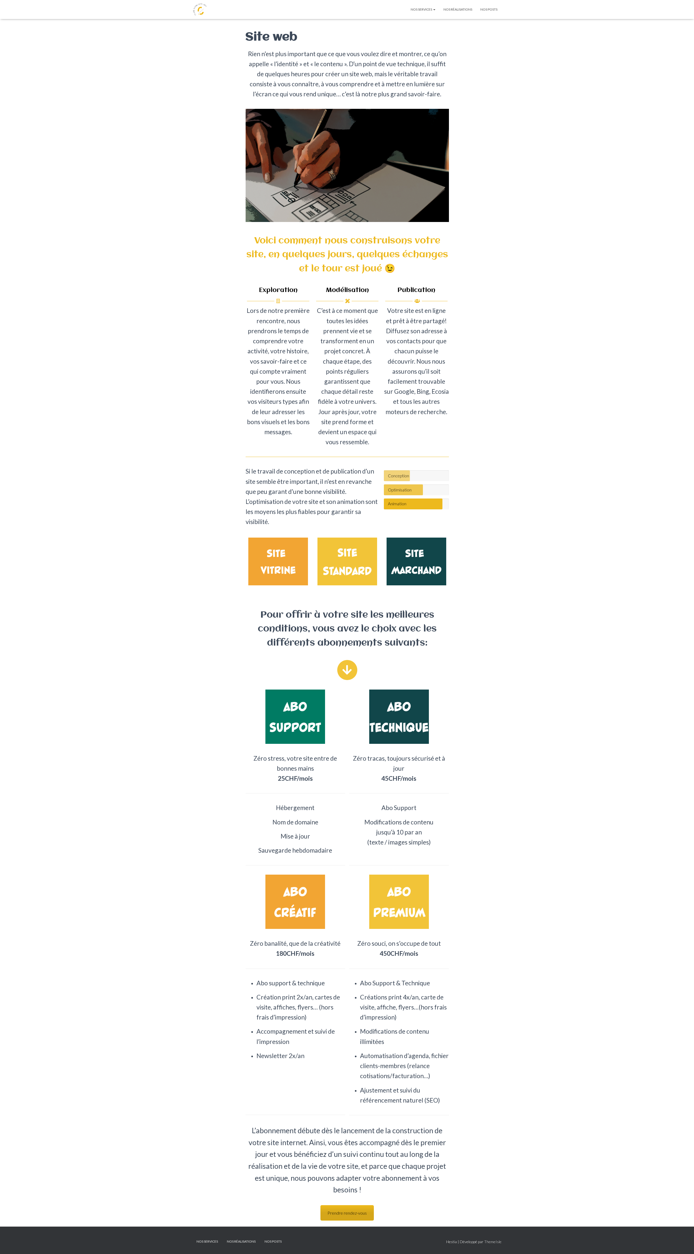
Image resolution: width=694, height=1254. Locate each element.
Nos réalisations (458, 9)
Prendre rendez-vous (347, 1212)
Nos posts (488, 9)
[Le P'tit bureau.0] (199, 9)
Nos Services (422, 9)
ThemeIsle (493, 1241)
